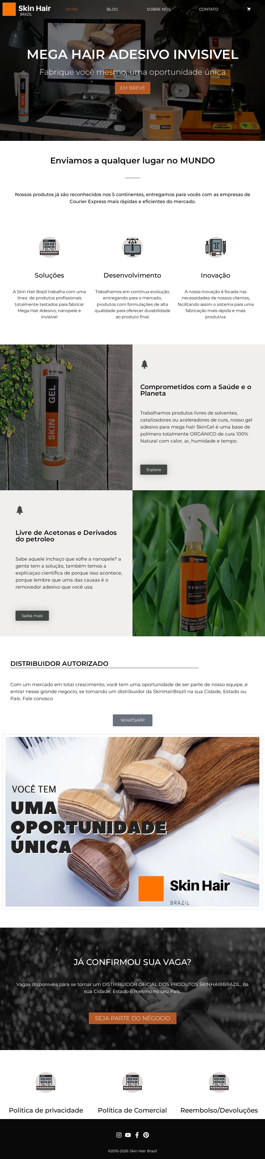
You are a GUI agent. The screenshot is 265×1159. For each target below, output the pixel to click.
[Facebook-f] (137, 1135)
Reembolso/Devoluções (219, 1110)
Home (71, 9)
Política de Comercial (132, 1110)
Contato (208, 9)
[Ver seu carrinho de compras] (249, 9)
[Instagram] (119, 1135)
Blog (112, 9)
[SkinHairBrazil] (27, 9)
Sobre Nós (159, 9)
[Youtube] (128, 1135)
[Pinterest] (146, 1135)
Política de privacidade (46, 1110)
